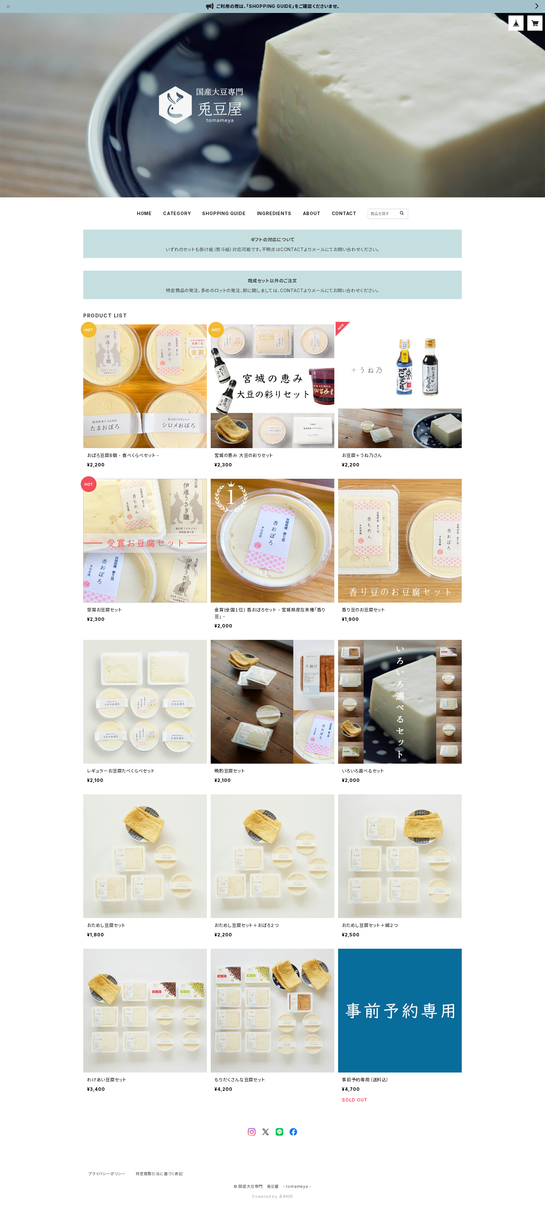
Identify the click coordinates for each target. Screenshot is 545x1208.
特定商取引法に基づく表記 (159, 1173)
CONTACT (344, 213)
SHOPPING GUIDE (223, 213)
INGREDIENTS (274, 213)
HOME (144, 213)
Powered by (265, 1196)
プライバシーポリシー (107, 1173)
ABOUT (311, 213)
